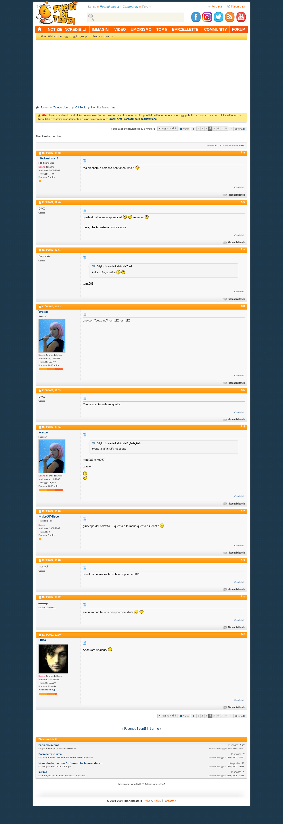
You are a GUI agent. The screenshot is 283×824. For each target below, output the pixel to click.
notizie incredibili (67, 29)
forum (238, 29)
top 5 (161, 29)
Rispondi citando (236, 195)
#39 (243, 596)
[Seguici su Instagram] (207, 21)
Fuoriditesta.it (109, 6)
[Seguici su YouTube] (241, 21)
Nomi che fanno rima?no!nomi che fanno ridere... (70, 763)
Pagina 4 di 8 (169, 128)
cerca (109, 36)
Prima (185, 129)
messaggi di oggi (67, 36)
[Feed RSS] (229, 21)
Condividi (239, 187)
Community (130, 6)
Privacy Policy (152, 801)
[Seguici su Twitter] (218, 21)
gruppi (84, 36)
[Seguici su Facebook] (196, 21)
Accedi (217, 6)
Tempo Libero (62, 107)
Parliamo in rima (48, 745)
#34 (243, 306)
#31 (243, 152)
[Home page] (39, 29)
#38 (243, 560)
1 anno (154, 729)
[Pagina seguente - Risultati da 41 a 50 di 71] (231, 129)
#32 (243, 202)
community (215, 29)
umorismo (141, 29)
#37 (243, 511)
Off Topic (80, 107)
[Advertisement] (141, 74)
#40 (243, 634)
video (120, 29)
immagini (100, 29)
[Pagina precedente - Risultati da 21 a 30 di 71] (193, 129)
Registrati (238, 6)
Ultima (239, 129)
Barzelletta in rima (50, 754)
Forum (44, 107)
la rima (42, 772)
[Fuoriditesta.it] (56, 12)
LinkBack (210, 145)
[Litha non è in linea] (53, 659)
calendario (97, 36)
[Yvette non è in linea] (51, 336)
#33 (243, 249)
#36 (243, 426)
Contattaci (170, 801)
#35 (243, 390)
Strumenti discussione (231, 145)
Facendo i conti (135, 729)
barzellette (185, 29)
